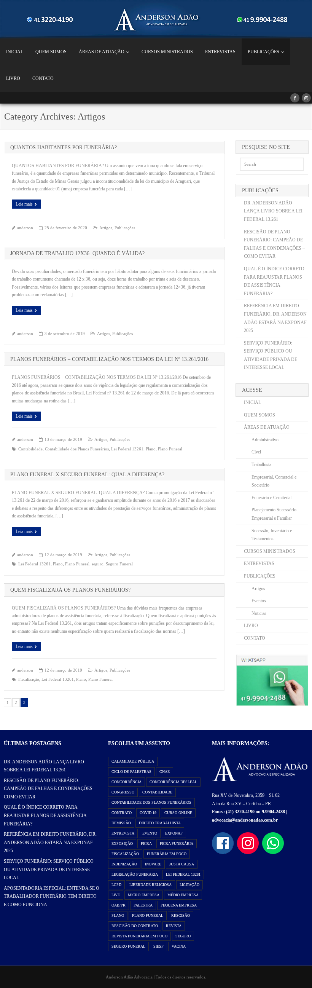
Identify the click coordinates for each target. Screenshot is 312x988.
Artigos (105, 227)
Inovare (153, 864)
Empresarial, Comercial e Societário (274, 481)
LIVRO (13, 78)
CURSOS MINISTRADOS (167, 51)
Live (115, 895)
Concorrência (126, 782)
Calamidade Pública (132, 761)
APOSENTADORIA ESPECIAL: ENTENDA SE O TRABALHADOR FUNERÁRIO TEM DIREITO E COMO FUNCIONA (51, 896)
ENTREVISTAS (220, 51)
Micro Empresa (143, 895)
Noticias (259, 613)
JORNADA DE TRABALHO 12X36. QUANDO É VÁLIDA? (77, 253)
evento (149, 833)
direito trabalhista (160, 823)
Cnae (164, 771)
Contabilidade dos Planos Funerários (77, 449)
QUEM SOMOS (51, 51)
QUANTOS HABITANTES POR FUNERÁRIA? (63, 147)
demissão (121, 823)
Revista (173, 926)
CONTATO (43, 78)
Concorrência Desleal (173, 782)
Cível (256, 452)
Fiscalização (28, 679)
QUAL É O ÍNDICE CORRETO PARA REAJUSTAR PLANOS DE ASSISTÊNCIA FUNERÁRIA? (274, 281)
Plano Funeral (170, 449)
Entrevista (122, 833)
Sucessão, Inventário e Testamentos (272, 535)
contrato (121, 813)
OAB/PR (118, 905)
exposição (122, 843)
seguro (97, 564)
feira (146, 843)
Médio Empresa (183, 895)
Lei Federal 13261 (127, 449)
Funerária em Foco (166, 854)
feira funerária (176, 843)
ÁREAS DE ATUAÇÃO (101, 51)
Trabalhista (261, 464)
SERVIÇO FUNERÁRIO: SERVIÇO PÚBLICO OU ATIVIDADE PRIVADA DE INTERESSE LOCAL (270, 355)
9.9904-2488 (273, 811)
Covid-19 (148, 813)
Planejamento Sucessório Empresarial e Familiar (274, 514)
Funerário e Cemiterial (271, 497)
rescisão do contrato (134, 926)
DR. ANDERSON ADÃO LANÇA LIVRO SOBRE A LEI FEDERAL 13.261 (273, 211)
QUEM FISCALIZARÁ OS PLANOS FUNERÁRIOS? (70, 590)
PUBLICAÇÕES (263, 51)
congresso (122, 792)
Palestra (143, 905)
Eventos (259, 600)
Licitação (189, 885)
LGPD (116, 885)
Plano (151, 449)
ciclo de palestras (131, 771)
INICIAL (14, 51)
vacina (179, 946)
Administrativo (265, 439)
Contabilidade (30, 449)
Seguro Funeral (119, 564)
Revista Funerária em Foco (139, 936)
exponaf (174, 833)
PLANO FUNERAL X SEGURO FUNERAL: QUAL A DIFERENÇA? (87, 474)
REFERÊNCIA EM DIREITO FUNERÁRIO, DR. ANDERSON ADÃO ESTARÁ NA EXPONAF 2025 (275, 318)
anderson (25, 227)
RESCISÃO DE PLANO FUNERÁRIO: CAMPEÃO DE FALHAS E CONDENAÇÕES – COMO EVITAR (274, 244)
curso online (178, 813)
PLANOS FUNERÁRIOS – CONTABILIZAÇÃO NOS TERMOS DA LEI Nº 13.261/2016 (109, 359)
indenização (124, 864)
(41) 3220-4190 (240, 811)
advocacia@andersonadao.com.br (245, 820)
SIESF (158, 946)
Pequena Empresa (179, 905)
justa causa (181, 864)
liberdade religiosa (150, 885)
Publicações (125, 227)
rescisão (180, 915)
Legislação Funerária (134, 874)
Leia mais (24, 204)
